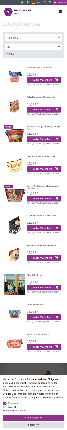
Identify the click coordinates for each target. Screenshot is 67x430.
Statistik (12, 407)
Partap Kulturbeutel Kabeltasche (41, 245)
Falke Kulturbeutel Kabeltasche (41, 97)
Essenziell (13, 403)
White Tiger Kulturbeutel (38, 334)
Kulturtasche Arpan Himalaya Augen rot (43, 128)
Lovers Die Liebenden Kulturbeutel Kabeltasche (43, 187)
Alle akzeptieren (33, 417)
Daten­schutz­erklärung (24, 397)
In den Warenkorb (42, 79)
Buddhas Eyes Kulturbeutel (39, 67)
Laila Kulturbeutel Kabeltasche (41, 156)
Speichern (33, 424)
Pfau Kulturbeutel (35, 275)
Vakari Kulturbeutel (35, 305)
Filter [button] (12, 54)
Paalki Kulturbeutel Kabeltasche (41, 216)
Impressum (57, 397)
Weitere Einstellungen (14, 410)
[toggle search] (45, 2)
